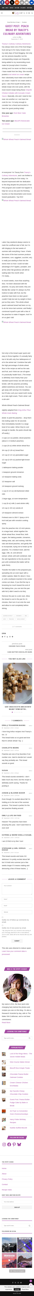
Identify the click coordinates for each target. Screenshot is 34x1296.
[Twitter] (24, 13)
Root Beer (17, 7)
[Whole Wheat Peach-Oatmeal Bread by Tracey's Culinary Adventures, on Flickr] (17, 154)
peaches (11, 619)
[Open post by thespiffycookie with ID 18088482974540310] (9, 1244)
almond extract (8, 615)
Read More (6, 1022)
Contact (12, 7)
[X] (12, 2)
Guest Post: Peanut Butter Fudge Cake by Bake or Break (20, 1103)
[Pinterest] (29, 13)
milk (26, 615)
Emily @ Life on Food (11, 815)
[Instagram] (26, 13)
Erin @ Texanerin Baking (13, 725)
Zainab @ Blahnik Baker (13, 793)
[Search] (32, 13)
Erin (20, 37)
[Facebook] (21, 13)
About (7, 7)
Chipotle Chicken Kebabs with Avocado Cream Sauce (17, 93)
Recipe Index (29, 7)
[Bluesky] (19, 1144)
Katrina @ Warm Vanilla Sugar (16, 835)
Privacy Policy (7, 1179)
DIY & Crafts (23, 7)
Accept (17, 1289)
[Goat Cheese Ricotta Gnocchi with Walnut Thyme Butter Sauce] (18, 683)
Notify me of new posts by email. (14, 928)
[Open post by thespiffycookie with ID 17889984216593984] (24, 1260)
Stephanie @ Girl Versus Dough (14, 849)
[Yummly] (17, 2)
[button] (3, 687)
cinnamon (19, 615)
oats (4, 619)
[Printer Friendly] (22, 2)
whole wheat (21, 619)
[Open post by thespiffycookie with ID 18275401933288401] (9, 1260)
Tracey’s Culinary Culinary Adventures (16, 44)
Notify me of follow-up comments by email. (15, 921)
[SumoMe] (31, 2)
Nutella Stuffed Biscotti (18, 1128)
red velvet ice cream (16, 74)
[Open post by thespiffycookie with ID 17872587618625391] (24, 1244)
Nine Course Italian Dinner (20, 1062)
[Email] (26, 2)
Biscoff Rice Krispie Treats (20, 1068)
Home (3, 7)
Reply (30, 725)
